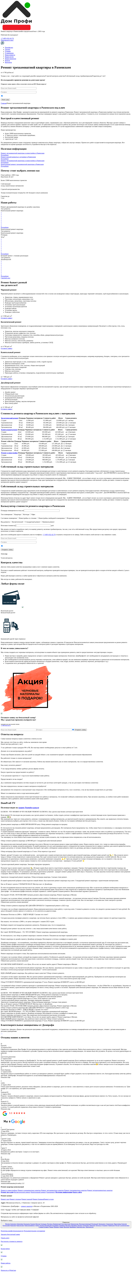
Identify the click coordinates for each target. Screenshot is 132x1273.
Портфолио (9, 47)
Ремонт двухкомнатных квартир (52, 1190)
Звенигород (102, 1224)
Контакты (8, 62)
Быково (33, 1224)
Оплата (7, 49)
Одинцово (86, 1225)
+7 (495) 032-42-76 (7, 38)
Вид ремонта (5, 522)
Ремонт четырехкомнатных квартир (100, 1190)
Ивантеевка (117, 1224)
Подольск (99, 1225)
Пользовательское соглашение (34, 1231)
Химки (61, 1227)
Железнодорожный (85, 1224)
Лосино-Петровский (45, 1225)
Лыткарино (55, 1225)
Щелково (66, 1227)
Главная (3, 103)
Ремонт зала (5, 1199)
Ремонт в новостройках (9, 1190)
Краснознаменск (30, 1225)
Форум (7, 60)
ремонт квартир (26, 1206)
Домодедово (75, 1224)
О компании (9, 53)
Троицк (51, 1227)
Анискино (13, 1224)
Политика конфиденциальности (12, 1231)
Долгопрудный (65, 1224)
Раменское (111, 1225)
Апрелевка (20, 1224)
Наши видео (9, 57)
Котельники (6, 1225)
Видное (38, 1224)
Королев (124, 1224)
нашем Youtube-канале (28, 808)
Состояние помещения (9, 518)
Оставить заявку (6, 318)
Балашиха (27, 1224)
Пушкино (105, 1225)
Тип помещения (6, 514)
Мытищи (68, 1225)
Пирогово (92, 1225)
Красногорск (20, 1225)
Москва (7, 1224)
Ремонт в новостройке (9, 453)
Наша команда (10, 55)
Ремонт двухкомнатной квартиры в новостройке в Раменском (22, 153)
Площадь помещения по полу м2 (12, 510)
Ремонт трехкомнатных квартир (75, 1190)
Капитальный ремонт (9, 430)
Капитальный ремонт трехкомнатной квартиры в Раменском (22, 164)
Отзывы (8, 51)
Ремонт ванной (26, 1199)
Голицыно (44, 1224)
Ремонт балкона (38, 1199)
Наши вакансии (10, 59)
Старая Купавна (44, 1227)
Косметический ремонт (9, 418)
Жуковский (94, 1224)
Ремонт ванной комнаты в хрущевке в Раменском (18, 157)
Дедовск (49, 1224)
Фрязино (56, 1227)
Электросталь (80, 1227)
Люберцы (62, 1225)
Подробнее (5, 155)
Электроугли (89, 1227)
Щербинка (73, 1227)
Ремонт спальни (15, 1199)
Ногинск (79, 1225)
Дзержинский (57, 1224)
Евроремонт (50, 1192)
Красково (13, 1225)
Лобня (37, 1225)
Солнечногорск (124, 1225)
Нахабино (74, 1225)
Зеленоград (109, 1224)
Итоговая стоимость (8, 525)
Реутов (117, 1225)
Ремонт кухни (49, 1199)
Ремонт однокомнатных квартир (29, 1190)
